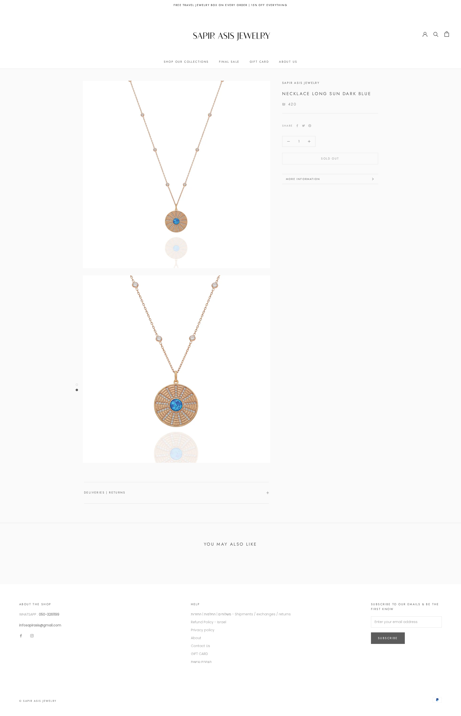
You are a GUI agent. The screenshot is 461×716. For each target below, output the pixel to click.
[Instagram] (32, 635)
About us (288, 62)
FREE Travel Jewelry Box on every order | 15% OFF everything (230, 5)
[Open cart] (446, 34)
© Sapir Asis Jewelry (37, 701)
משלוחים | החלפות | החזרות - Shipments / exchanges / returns (241, 614)
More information (303, 179)
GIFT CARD (259, 62)
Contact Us (200, 645)
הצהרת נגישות (201, 661)
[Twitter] (303, 125)
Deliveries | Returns (104, 492)
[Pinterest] (309, 125)
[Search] (435, 34)
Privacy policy (202, 630)
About (196, 638)
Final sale (229, 62)
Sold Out (330, 158)
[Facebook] (297, 125)
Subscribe (388, 638)
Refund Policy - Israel (208, 622)
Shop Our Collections (186, 62)
